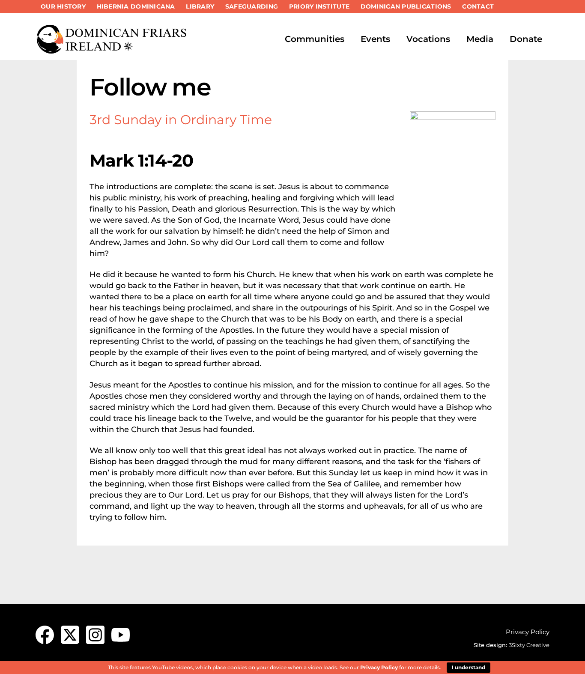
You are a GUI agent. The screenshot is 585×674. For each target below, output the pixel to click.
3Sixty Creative (529, 644)
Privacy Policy (527, 632)
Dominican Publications (406, 6)
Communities (314, 39)
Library (200, 6)
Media (479, 39)
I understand (468, 667)
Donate (526, 39)
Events (375, 39)
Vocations (428, 39)
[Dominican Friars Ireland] (113, 50)
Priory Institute (319, 6)
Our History (63, 6)
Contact (478, 6)
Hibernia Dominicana (136, 6)
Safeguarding (251, 6)
